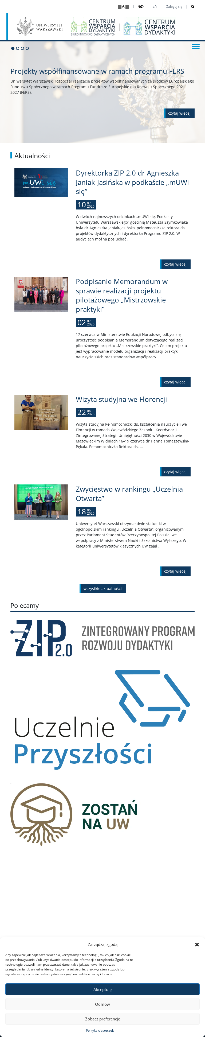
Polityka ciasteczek (100, 1030)
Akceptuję (102, 989)
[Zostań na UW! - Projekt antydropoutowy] (102, 815)
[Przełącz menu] (195, 46)
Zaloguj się (174, 6)
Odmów (102, 1004)
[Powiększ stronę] (119, 7)
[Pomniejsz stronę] (127, 7)
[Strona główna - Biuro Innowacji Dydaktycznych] (93, 26)
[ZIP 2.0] (102, 638)
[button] (197, 944)
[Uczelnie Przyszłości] (102, 720)
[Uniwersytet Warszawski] (40, 26)
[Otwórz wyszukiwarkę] (190, 7)
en (154, 6)
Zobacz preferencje (102, 1019)
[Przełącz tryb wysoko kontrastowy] (141, 6)
